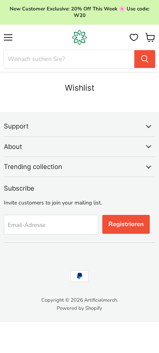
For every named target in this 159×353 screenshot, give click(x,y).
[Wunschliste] (134, 37)
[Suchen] (144, 59)
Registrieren (126, 224)
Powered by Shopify (79, 308)
